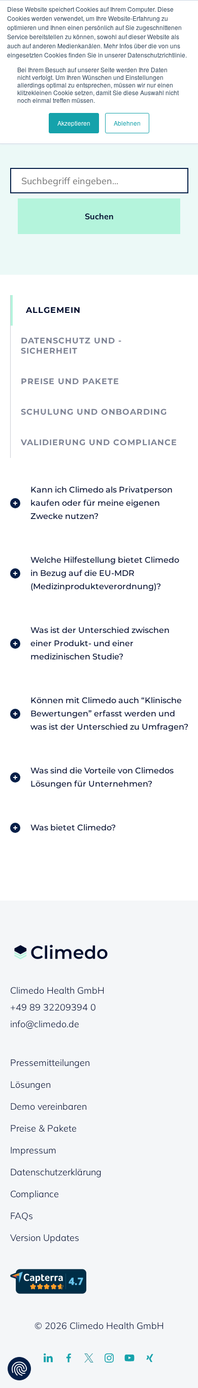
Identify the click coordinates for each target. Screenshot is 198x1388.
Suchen (99, 216)
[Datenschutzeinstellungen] (19, 1368)
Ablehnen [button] (127, 123)
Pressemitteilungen (50, 1062)
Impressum (33, 1150)
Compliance (34, 1194)
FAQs (21, 1216)
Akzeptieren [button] (73, 123)
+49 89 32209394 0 (53, 1007)
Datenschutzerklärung (56, 1172)
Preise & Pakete (43, 1128)
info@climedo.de (44, 1024)
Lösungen (30, 1084)
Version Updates (44, 1238)
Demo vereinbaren (48, 1106)
